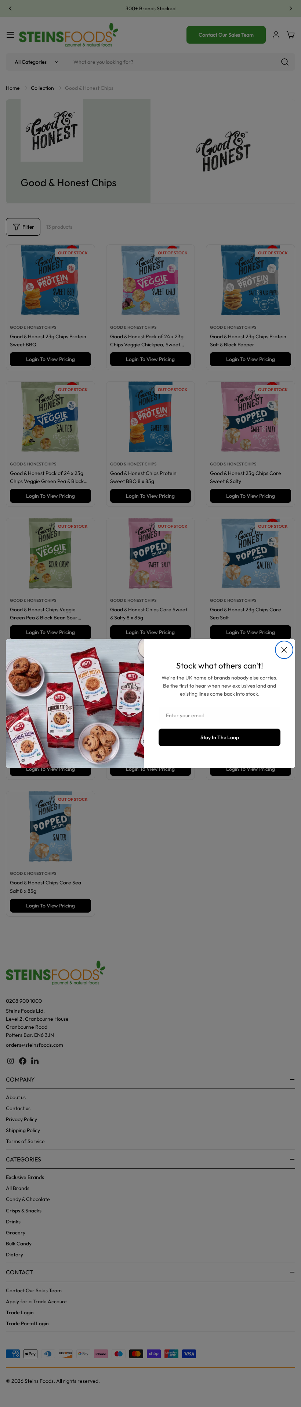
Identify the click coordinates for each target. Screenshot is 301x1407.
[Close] (284, 649)
